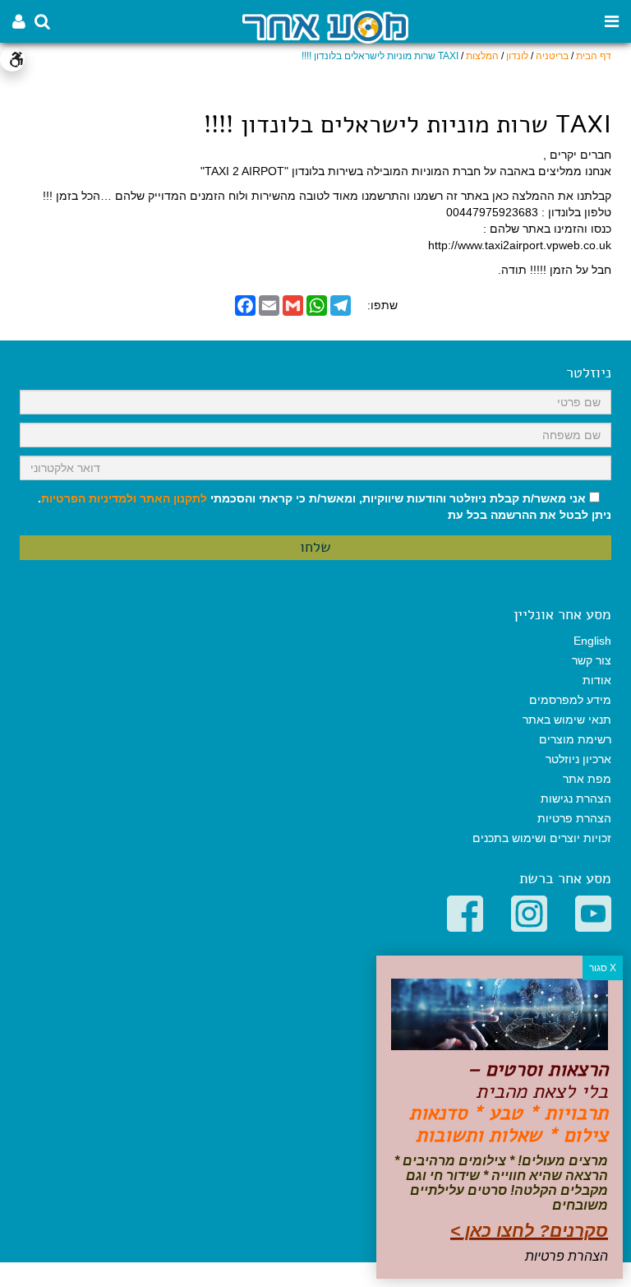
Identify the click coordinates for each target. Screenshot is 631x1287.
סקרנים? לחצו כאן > (529, 1230)
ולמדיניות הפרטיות (88, 498)
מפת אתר (587, 778)
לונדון (517, 56)
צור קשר (591, 660)
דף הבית (593, 56)
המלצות (482, 56)
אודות (597, 680)
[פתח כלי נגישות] (12, 59)
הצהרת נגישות (576, 798)
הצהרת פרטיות (574, 818)
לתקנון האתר (173, 498)
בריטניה (552, 56)
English (592, 640)
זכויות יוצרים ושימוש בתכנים (541, 838)
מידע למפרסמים (570, 699)
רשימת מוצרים (575, 739)
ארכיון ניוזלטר (578, 759)
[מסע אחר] (325, 26)
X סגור (602, 968)
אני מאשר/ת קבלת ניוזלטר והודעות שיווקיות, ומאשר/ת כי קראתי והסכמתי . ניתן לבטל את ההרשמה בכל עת (324, 506)
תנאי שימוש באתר (567, 719)
